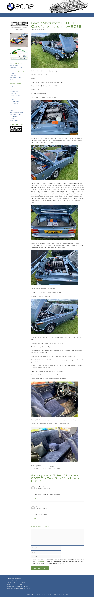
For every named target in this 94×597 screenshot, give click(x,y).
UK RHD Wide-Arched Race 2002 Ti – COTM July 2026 (20, 588)
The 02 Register (13, 73)
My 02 (11, 79)
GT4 (12, 97)
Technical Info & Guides (15, 77)
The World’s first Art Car (12, 581)
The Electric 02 (14, 103)
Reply (34, 498)
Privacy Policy (42, 561)
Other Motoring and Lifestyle (16, 112)
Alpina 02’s (13, 93)
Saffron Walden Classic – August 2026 (16, 582)
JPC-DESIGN (65, 594)
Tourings (12, 118)
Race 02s (13, 99)
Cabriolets (12, 87)
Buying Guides (13, 75)
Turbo (12, 107)
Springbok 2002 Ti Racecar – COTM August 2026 (18, 586)
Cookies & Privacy (54, 594)
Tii (11, 105)
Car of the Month (36, 15)
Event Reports (59, 15)
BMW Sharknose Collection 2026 (14, 584)
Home (9, 15)
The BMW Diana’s (15, 101)
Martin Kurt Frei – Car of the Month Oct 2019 (43, 466)
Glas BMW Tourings (15, 95)
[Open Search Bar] (85, 15)
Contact (72, 15)
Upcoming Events (48, 15)
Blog (27, 15)
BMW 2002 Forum (14, 65)
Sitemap (47, 594)
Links (66, 15)
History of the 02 (17, 15)
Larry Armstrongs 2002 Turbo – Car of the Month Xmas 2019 (47, 468)
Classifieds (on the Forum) (16, 67)
